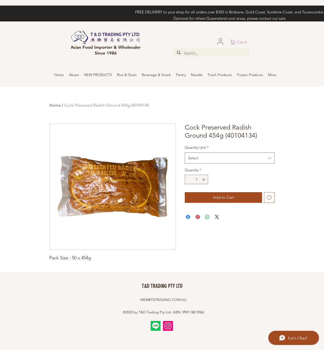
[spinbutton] (196, 179)
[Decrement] (189, 179)
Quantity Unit (197, 147)
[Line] (155, 326)
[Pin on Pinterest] (198, 217)
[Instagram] (168, 326)
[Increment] (204, 179)
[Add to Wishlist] (269, 197)
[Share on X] (217, 217)
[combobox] (230, 158)
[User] (220, 41)
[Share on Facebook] (188, 217)
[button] (240, 42)
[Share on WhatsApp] (207, 217)
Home (55, 105)
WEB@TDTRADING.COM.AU (163, 299)
